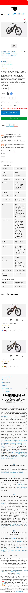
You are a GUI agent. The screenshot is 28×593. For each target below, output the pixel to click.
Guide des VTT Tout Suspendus (16, 441)
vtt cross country (22, 447)
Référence (3, 58)
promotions (19, 541)
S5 (10, 330)
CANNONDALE (5, 416)
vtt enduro (14, 447)
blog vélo (13, 538)
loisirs (25, 547)
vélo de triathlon (20, 591)
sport (2, 548)
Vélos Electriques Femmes (7, 444)
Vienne (18, 573)
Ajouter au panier (11, 112)
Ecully (16, 571)
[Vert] (2, 366)
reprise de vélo (21, 484)
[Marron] (5, 366)
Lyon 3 (14, 570)
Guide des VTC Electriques (11, 440)
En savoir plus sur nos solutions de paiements (12, 472)
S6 (7, 330)
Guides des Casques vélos (19, 524)
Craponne (8, 571)
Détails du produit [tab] (7, 150)
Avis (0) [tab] (3, 153)
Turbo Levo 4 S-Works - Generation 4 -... (12, 323)
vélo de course (19, 450)
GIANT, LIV (23, 415)
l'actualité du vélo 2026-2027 (13, 537)
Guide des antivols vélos (7, 525)
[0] (13, 14)
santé (21, 547)
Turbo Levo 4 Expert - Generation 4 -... (11, 359)
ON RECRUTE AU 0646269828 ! (13, 2)
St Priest (13, 571)
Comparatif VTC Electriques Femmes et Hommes (13, 443)
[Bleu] (2, 330)
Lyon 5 (18, 570)
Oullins (3, 571)
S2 (20, 330)
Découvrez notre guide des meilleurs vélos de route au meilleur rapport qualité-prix (14, 457)
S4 (14, 330)
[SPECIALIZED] (24, 51)
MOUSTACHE (15, 418)
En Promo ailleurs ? (7, 64)
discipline (3, 447)
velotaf (17, 547)
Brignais (26, 570)
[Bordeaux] (5, 330)
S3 (17, 330)
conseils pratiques (22, 545)
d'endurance (10, 450)
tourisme (6, 548)
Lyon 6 (21, 570)
